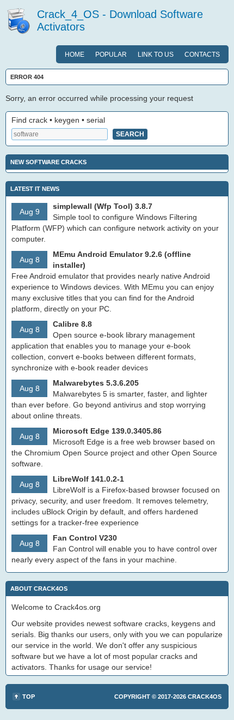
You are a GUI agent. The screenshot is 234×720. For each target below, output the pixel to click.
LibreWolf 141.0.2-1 (88, 479)
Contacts (202, 54)
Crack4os (204, 696)
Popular (111, 54)
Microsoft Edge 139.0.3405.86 (107, 431)
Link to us (156, 54)
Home (74, 54)
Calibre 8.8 (72, 324)
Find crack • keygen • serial (58, 120)
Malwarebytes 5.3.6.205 (96, 383)
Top (28, 696)
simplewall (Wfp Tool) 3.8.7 (102, 206)
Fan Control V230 (85, 537)
